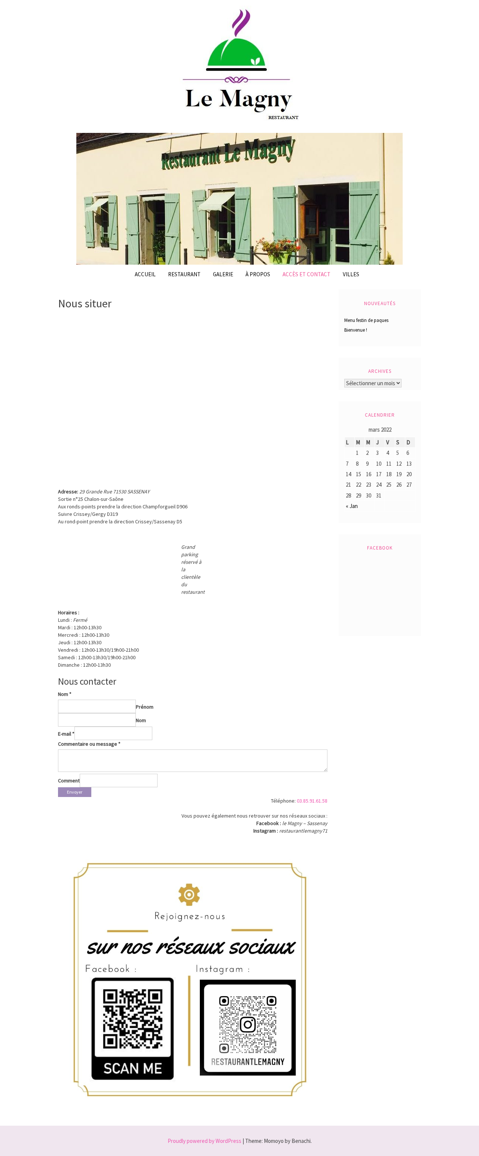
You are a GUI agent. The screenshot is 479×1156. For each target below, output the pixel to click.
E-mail (66, 733)
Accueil (145, 274)
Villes (351, 274)
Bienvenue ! (355, 330)
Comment (69, 780)
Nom (64, 694)
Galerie (223, 274)
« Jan (352, 505)
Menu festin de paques (366, 320)
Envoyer (74, 792)
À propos (257, 274)
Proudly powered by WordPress (204, 1140)
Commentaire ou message (89, 743)
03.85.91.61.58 (312, 800)
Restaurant (184, 274)
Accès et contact (306, 274)
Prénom (144, 706)
